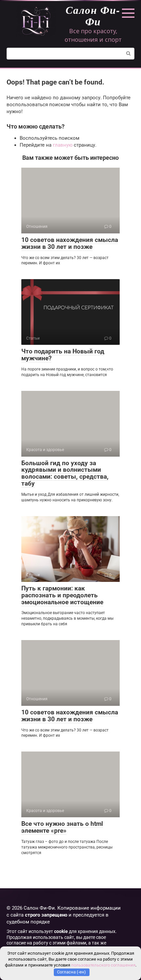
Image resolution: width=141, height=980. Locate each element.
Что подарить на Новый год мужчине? (62, 354)
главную (62, 145)
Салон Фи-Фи (93, 15)
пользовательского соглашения (103, 965)
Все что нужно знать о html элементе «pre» (62, 827)
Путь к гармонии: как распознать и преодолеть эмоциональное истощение (62, 595)
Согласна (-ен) (71, 971)
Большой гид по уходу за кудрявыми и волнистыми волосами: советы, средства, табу (65, 473)
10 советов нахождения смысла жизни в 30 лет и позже (69, 243)
